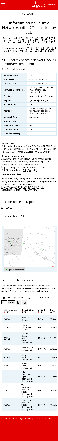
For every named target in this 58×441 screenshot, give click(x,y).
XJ (38, 40)
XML (35, 170)
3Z (32, 47)
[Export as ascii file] (24, 302)
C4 (24, 40)
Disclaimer (38, 418)
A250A (7, 327)
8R (52, 38)
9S (19, 40)
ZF (41, 50)
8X (5, 40)
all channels (6, 207)
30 (31, 38)
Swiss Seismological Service (19, 418)
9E (14, 40)
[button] (3, 5)
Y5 (26, 50)
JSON (29, 170)
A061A (7, 348)
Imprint (48, 418)
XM (5, 50)
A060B (7, 357)
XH (52, 47)
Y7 (47, 40)
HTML (24, 170)
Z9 (36, 50)
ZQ (51, 50)
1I (27, 38)
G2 (29, 40)
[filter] (7, 312)
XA (48, 47)
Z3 (31, 50)
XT (11, 50)
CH (22, 38)
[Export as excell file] (18, 302)
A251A (7, 318)
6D (42, 47)
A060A (7, 365)
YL (16, 50)
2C (37, 47)
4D (36, 38)
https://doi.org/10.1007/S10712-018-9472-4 (23, 186)
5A (42, 38)
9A (9, 40)
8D (46, 38)
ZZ (28, 43)
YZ (52, 40)
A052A (7, 376)
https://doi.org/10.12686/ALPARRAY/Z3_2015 (23, 167)
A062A (7, 338)
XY (42, 40)
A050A (7, 404)
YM (21, 50)
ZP (46, 50)
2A (27, 47)
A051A (7, 390)
